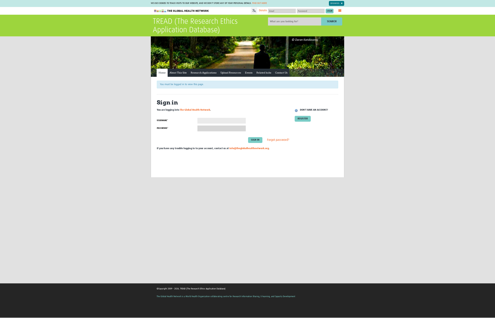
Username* (162, 120)
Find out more (259, 3)
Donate (263, 10)
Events (249, 72)
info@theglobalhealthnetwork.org (249, 148)
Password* (162, 128)
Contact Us (281, 72)
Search (331, 21)
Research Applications (204, 72)
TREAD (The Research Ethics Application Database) (195, 26)
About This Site (178, 72)
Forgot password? (278, 139)
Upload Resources (230, 72)
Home (162, 72)
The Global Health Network (181, 11)
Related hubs (263, 72)
